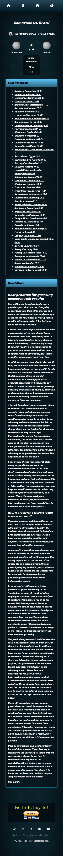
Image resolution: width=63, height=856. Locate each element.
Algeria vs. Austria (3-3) (28, 211)
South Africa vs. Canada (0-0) (31, 204)
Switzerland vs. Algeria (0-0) (30, 159)
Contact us (17, 835)
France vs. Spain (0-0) (27, 101)
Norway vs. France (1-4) (27, 245)
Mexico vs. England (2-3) (28, 132)
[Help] (38, 6)
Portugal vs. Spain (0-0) (28, 128)
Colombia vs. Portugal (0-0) (30, 214)
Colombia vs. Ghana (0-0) (29, 145)
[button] (53, 6)
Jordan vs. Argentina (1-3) (29, 207)
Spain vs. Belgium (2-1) (27, 111)
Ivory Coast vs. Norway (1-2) (30, 190)
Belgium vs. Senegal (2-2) (28, 176)
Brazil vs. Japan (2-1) (26, 201)
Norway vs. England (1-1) (28, 108)
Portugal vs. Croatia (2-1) (28, 163)
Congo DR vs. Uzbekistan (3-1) (31, 218)
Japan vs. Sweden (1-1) (27, 262)
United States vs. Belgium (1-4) (31, 125)
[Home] (9, 6)
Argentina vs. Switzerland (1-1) (31, 104)
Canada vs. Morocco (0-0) (29, 142)
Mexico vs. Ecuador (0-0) (28, 183)
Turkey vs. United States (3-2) (31, 252)
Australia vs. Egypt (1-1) (27, 156)
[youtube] (48, 828)
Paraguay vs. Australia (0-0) (30, 256)
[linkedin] (39, 828)
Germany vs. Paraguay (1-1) (29, 197)
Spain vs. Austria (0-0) (27, 166)
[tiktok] (14, 828)
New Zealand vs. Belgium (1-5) (31, 228)
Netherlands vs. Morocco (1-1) (31, 194)
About (47, 835)
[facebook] (31, 828)
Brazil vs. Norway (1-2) (27, 135)
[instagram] (23, 828)
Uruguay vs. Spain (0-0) (28, 235)
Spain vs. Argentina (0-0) (28, 90)
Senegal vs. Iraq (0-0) (26, 249)
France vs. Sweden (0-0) (28, 187)
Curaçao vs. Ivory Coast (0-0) (31, 269)
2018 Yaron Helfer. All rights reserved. (33, 840)
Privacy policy (28, 835)
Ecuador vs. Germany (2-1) (29, 266)
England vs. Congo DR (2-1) (29, 180)
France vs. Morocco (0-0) (29, 114)
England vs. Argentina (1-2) (29, 97)
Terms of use (39, 835)
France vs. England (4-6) (28, 94)
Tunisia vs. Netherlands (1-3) (30, 259)
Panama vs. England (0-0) (29, 221)
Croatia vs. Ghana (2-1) (27, 225)
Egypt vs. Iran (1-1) (25, 232)
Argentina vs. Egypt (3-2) (28, 121)
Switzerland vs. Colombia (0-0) (32, 118)
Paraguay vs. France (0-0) (29, 139)
